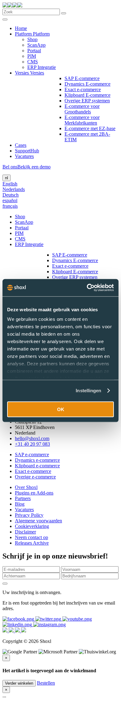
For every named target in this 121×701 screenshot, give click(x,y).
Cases (20, 145)
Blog (20, 504)
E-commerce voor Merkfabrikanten (82, 120)
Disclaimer (25, 531)
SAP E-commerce (82, 78)
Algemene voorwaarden (38, 520)
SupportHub (27, 150)
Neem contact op (31, 537)
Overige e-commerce (35, 476)
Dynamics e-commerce (37, 460)
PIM (31, 56)
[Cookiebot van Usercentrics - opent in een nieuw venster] (87, 288)
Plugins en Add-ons (34, 492)
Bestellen (46, 683)
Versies (22, 72)
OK (60, 409)
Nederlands (13, 189)
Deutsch (10, 195)
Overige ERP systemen (87, 100)
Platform (24, 33)
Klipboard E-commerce (87, 95)
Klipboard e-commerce (37, 465)
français (10, 206)
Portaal (34, 50)
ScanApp (36, 45)
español (9, 200)
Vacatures (24, 156)
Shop (32, 39)
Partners (23, 498)
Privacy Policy (29, 515)
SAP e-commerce (32, 454)
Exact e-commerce (83, 89)
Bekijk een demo (34, 166)
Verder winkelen (19, 683)
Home (21, 28)
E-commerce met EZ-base (90, 128)
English (9, 183)
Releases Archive (32, 543)
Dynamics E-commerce (87, 84)
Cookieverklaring (32, 526)
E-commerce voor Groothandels (82, 109)
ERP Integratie (41, 67)
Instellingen (88, 390)
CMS (32, 61)
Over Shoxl (26, 487)
